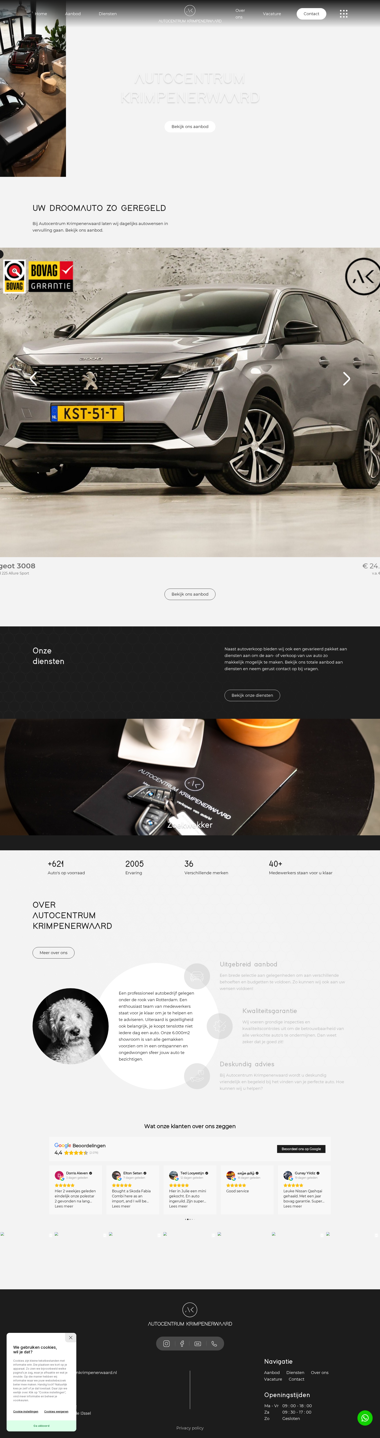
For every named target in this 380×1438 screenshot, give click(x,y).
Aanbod (73, 13)
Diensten (108, 13)
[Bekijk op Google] (59, 1175)
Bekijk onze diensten (252, 695)
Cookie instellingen (25, 1411)
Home (41, 13)
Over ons (240, 14)
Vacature (272, 13)
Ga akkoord (41, 1425)
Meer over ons (54, 952)
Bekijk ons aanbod (190, 126)
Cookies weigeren (56, 1411)
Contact (311, 13)
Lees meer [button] (64, 1206)
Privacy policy (190, 1428)
